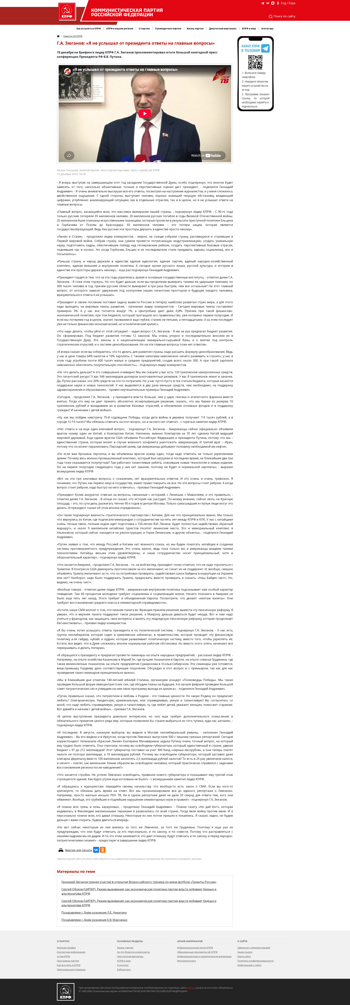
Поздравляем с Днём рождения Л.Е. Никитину (94, 913)
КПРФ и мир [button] (249, 28)
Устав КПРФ (63, 956)
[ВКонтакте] (96, 850)
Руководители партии (168, 28)
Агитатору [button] (267, 28)
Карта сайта (244, 956)
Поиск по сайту (284, 16)
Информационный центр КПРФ (195, 947)
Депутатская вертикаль (130, 956)
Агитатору (123, 965)
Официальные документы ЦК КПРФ (197, 952)
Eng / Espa (288, 3)
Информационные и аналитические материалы (204, 956)
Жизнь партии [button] (195, 28)
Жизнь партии (125, 947)
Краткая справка (66, 947)
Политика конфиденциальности (255, 960)
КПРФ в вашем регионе (119, 28)
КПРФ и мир (124, 960)
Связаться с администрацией (253, 947)
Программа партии (68, 960)
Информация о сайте (249, 965)
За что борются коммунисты (133, 952)
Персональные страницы (71, 969)
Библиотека (124, 969)
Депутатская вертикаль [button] (222, 28)
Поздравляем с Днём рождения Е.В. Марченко (94, 920)
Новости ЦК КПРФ (72, 36)
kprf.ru (190, 987)
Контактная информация (71, 952)
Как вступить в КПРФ (89, 28)
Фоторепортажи (186, 960)
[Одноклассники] (103, 850)
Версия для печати (78, 850)
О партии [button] (144, 28)
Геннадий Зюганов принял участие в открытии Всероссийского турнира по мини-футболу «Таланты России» (138, 882)
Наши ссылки (244, 952)
